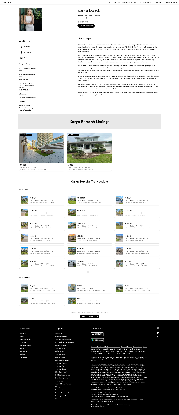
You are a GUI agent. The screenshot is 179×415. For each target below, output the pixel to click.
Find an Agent (60, 357)
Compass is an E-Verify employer (125, 349)
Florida (91, 312)
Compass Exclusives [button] (129, 2)
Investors (23, 342)
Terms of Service (126, 347)
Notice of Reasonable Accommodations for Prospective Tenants (109, 396)
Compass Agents (83, 312)
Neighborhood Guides (62, 375)
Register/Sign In (171, 2)
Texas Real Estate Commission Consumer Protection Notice (108, 389)
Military (57, 387)
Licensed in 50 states (97, 407)
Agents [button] (158, 2)
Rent (114, 2)
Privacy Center (137, 347)
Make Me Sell (59, 351)
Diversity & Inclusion (61, 372)
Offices (22, 354)
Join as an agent (25, 345)
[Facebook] (158, 332)
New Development (61, 378)
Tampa (97, 312)
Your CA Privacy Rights (138, 351)
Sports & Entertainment (63, 384)
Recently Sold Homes (62, 396)
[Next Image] (62, 148)
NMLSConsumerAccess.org (122, 405)
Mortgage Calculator (62, 360)
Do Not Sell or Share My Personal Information (105, 347)
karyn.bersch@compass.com (86, 18)
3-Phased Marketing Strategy (65, 342)
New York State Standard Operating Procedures (104, 394)
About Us (23, 333)
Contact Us (24, 351)
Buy (110, 2)
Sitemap (58, 399)
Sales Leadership (25, 339)
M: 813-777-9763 (82, 22)
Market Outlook (60, 345)
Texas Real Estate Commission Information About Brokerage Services (110, 388)
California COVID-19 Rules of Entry (116, 351)
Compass (74, 312)
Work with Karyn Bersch (86, 26)
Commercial (59, 381)
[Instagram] (158, 328)
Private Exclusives (61, 336)
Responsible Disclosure (105, 349)
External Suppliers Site (62, 393)
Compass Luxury (60, 354)
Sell (119, 2)
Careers (22, 348)
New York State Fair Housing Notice (101, 393)
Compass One (60, 348)
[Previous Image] (21, 148)
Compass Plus (60, 366)
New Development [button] (145, 2)
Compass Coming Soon (63, 339)
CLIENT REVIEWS (24, 90)
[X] (158, 336)
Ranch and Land (60, 390)
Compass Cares (60, 369)
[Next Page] (94, 272)
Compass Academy (61, 363)
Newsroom (23, 357)
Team (22, 336)
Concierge (58, 333)
